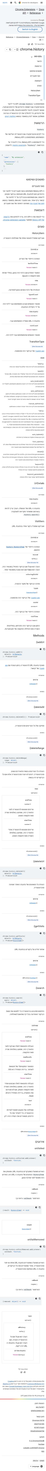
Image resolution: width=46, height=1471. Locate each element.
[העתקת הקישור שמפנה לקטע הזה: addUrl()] (34, 642)
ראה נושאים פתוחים (37, 1411)
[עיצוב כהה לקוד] (39, 152)
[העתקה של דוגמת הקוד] (42, 152)
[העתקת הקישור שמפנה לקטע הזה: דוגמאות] (32, 210)
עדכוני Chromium (38, 1420)
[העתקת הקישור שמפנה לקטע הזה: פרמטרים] (36, 675)
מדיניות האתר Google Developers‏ (20, 1386)
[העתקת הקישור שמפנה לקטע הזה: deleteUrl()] (31, 861)
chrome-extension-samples (14, 220)
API (24, 13)
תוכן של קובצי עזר (37, 203)
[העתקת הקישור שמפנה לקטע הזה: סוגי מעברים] (29, 186)
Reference (35, 13)
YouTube (41, 1444)
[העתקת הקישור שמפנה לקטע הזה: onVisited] (32, 1148)
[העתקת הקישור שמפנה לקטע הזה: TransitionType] (27, 342)
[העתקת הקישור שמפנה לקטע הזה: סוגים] (35, 227)
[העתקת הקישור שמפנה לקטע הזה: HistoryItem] (30, 233)
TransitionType (31, 592)
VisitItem (17, 940)
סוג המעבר (39, 351)
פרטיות (35, 1460)
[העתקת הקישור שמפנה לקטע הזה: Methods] (31, 636)
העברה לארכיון (39, 1427)
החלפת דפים (10, 116)
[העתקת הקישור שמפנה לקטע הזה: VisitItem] (33, 521)
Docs (41, 9)
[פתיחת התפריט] (41, 2)
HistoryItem (18, 1002)
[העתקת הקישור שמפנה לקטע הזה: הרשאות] (32, 123)
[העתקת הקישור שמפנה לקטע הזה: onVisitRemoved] (25, 1239)
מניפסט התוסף (19, 145)
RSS (43, 1451)
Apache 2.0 (7, 1384)
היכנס (5, 3)
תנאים (42, 1460)
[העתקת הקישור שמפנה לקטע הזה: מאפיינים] (36, 244)
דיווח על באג (40, 1407)
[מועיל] (32, 44)
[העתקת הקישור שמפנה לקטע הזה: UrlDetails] (32, 483)
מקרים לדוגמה (39, 1424)
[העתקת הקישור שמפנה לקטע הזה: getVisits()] (31, 926)
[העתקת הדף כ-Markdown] (10, 49)
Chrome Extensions (25, 9)
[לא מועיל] (28, 44)
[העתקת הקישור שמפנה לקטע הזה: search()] (33, 988)
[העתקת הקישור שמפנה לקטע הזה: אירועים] (33, 1142)
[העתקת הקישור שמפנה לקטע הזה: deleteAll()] (31, 707)
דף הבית (41, 37)
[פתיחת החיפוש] (15, 2)
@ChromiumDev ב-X (36, 1441)
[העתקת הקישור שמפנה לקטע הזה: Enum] (38, 357)
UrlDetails (32, 684)
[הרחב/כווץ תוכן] (31, 57)
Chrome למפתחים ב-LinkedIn (33, 1448)
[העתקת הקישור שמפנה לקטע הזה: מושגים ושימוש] (24, 179)
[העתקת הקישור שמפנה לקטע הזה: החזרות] (38, 691)
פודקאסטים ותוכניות (37, 1431)
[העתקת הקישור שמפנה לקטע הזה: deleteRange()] (27, 748)
